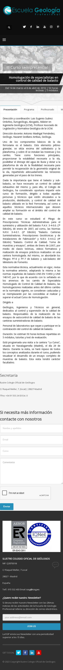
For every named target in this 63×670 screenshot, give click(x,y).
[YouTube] (44, 26)
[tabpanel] (31, 75)
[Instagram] (51, 26)
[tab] (10, 109)
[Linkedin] (37, 26)
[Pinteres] (57, 26)
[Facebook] (31, 26)
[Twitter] (24, 26)
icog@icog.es (32, 589)
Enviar (6, 506)
